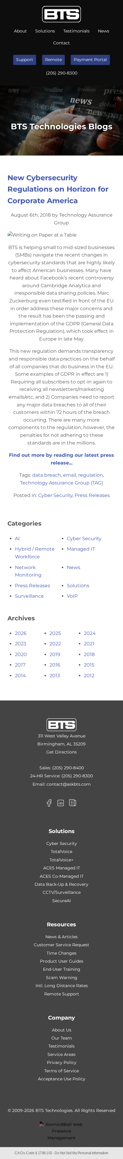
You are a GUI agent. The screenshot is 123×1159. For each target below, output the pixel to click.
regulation (90, 475)
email (69, 475)
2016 (55, 665)
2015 (89, 665)
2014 (20, 675)
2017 (20, 665)
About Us (61, 1030)
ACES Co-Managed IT (62, 876)
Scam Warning (61, 977)
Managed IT (81, 549)
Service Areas (61, 1054)
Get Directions (61, 752)
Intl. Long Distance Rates (62, 985)
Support (24, 59)
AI (17, 538)
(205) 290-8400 (68, 767)
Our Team (61, 1038)
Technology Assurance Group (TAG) (61, 483)
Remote (53, 59)
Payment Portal (90, 59)
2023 (20, 644)
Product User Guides (61, 961)
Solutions (45, 31)
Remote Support (61, 994)
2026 (21, 633)
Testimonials (76, 31)
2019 (55, 654)
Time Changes (61, 953)
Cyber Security (55, 495)
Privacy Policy (61, 1062)
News (103, 31)
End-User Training (61, 969)
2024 (90, 633)
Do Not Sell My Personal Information (81, 1153)
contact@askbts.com (69, 784)
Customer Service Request (61, 944)
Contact (61, 43)
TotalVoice (61, 851)
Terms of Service (61, 1070)
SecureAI (61, 900)
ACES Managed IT (61, 868)
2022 (55, 644)
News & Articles (61, 936)
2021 (89, 644)
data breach (46, 475)
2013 (55, 675)
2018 (89, 654)
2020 (21, 654)
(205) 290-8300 (61, 73)
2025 (55, 633)
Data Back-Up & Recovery (61, 884)
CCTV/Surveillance (62, 892)
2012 (89, 675)
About (20, 31)
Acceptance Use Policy (61, 1079)
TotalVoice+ (61, 860)
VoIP (72, 596)
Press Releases (92, 495)
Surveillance (29, 596)
